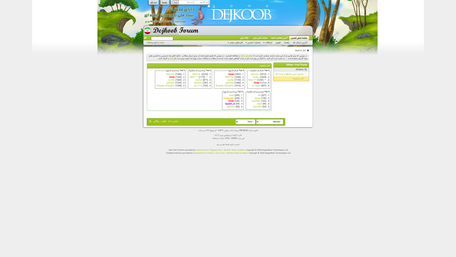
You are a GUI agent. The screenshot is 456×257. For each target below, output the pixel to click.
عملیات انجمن (254, 42)
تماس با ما (173, 121)
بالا (150, 121)
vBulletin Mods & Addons (235, 150)
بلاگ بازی (244, 38)
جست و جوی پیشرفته (155, 42)
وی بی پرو (221, 144)
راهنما (164, 2)
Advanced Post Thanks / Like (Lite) (209, 153)
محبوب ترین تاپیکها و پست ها (290, 74)
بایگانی (156, 121)
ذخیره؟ (205, 6)
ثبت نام (154, 2)
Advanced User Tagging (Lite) (209, 150)
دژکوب (164, 121)
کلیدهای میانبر (236, 42)
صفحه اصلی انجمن (299, 38)
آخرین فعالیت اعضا (279, 38)
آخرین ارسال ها (300, 42)
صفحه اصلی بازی (260, 38)
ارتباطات (268, 42)
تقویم (278, 42)
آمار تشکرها (298, 78)
